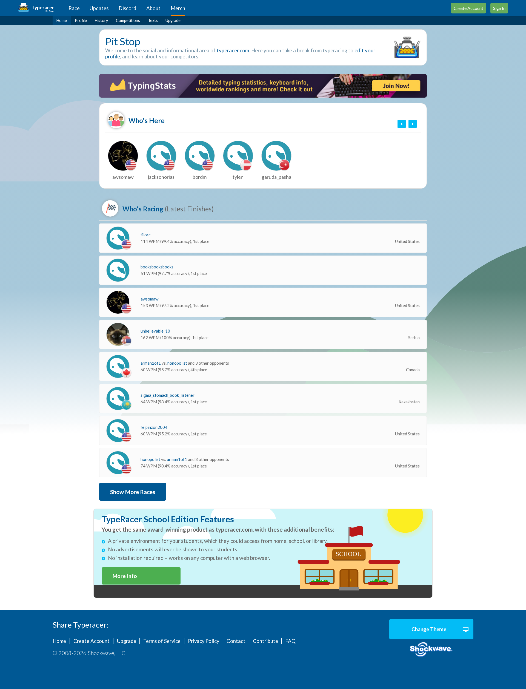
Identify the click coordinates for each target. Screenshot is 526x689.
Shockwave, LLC (431, 649)
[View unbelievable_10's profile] (118, 334)
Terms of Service (162, 641)
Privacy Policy (203, 641)
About (153, 8)
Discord (127, 8)
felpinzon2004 (154, 427)
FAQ (290, 641)
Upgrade (173, 20)
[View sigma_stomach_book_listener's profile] (118, 398)
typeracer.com (233, 50)
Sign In (499, 8)
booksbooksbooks (157, 266)
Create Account (468, 8)
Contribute (265, 641)
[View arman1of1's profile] (118, 366)
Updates (99, 8)
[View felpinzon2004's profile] (118, 430)
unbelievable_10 (155, 330)
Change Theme (428, 629)
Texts (153, 20)
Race (74, 8)
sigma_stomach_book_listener (168, 395)
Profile (81, 20)
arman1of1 (151, 363)
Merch (178, 8)
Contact (236, 641)
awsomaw (149, 298)
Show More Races (132, 491)
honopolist (177, 363)
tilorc (145, 234)
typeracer (43, 7)
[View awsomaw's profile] (118, 302)
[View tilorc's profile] (118, 238)
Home (61, 20)
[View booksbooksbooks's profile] (118, 270)
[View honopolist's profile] (118, 462)
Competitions (128, 20)
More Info (125, 576)
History (101, 20)
